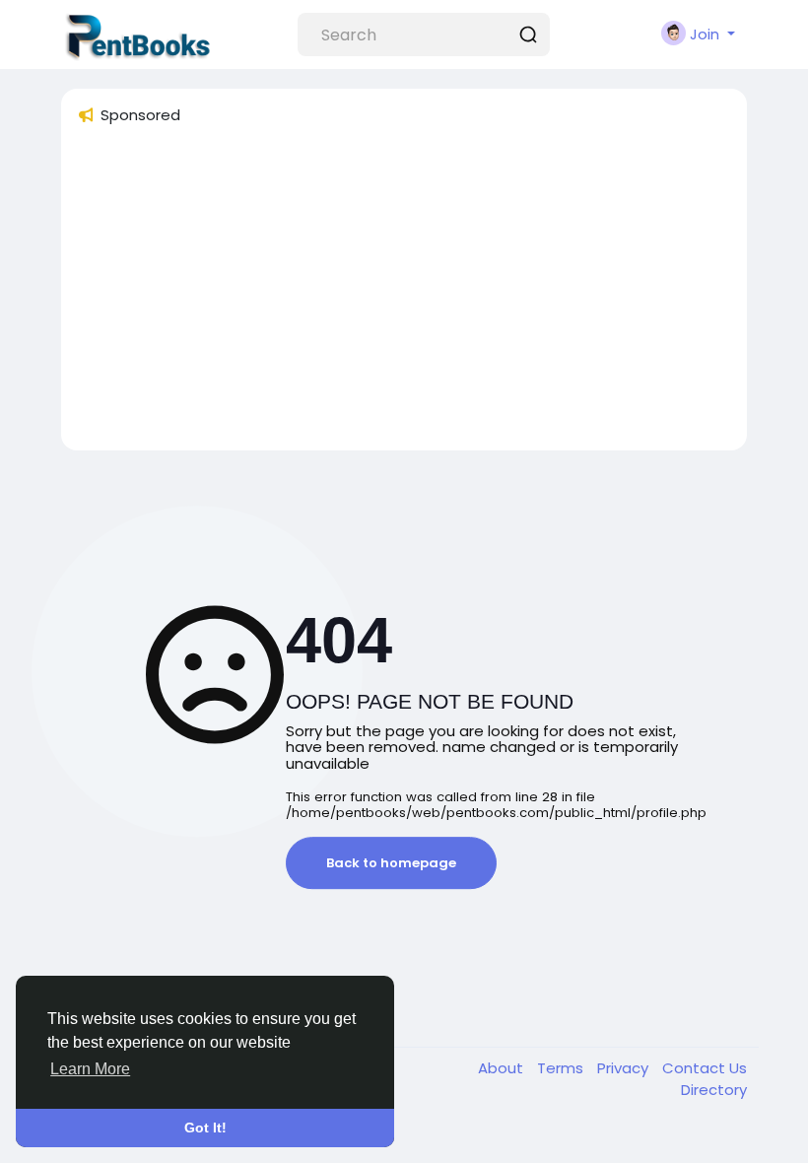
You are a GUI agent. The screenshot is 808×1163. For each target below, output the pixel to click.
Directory (714, 1089)
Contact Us (704, 1068)
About (502, 1068)
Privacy (624, 1068)
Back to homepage (391, 863)
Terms (562, 1068)
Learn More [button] (90, 1068)
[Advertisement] (404, 297)
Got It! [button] (205, 1127)
